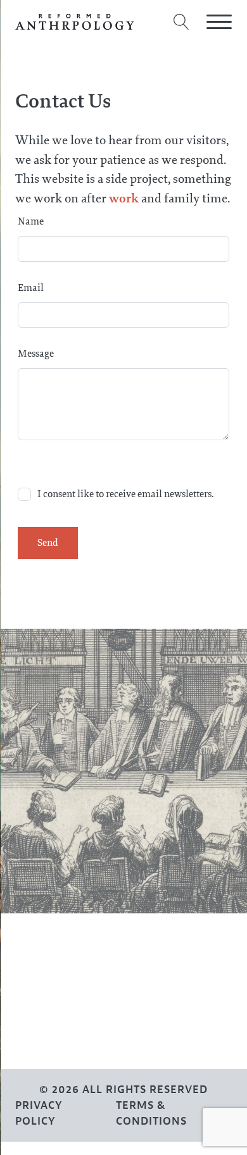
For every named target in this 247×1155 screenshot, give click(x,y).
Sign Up (44, 1051)
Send (47, 542)
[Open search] (181, 21)
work (125, 198)
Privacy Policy (39, 1113)
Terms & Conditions (151, 1113)
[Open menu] (219, 22)
